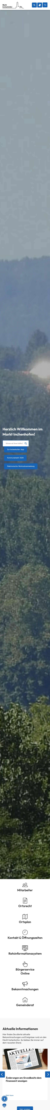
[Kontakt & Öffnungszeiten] (25, 932)
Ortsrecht (25, 906)
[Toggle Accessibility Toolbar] (4, 1098)
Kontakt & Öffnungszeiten (25, 938)
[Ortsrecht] (25, 900)
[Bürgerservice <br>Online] (25, 964)
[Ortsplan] (25, 916)
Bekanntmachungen (25, 989)
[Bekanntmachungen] (25, 984)
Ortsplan (25, 922)
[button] (34, 5)
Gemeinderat (25, 1005)
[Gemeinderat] (25, 999)
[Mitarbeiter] (25, 885)
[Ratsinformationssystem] (25, 948)
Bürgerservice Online (25, 971)
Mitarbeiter (25, 890)
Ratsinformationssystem (25, 953)
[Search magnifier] (25, 443)
